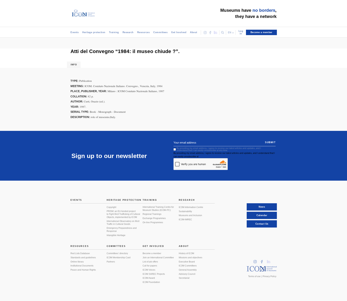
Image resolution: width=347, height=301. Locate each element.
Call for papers (150, 265)
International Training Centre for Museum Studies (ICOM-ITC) (158, 208)
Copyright (111, 207)
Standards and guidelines (83, 257)
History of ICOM (186, 253)
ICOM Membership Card (118, 257)
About (193, 32)
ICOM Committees (188, 265)
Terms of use (254, 276)
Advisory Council (187, 274)
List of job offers (150, 261)
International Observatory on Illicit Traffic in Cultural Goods (123, 223)
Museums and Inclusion (190, 215)
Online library (77, 261)
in (256, 260)
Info (74, 64)
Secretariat (184, 278)
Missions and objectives (190, 257)
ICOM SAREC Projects (154, 274)
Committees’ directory (117, 253)
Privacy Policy (269, 276)
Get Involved (178, 32)
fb (263, 260)
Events (74, 32)
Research (128, 32)
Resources (143, 32)
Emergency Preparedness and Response (122, 229)
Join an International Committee (158, 257)
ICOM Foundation (151, 282)
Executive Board (187, 261)
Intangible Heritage (116, 235)
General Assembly (188, 270)
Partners (111, 261)
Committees (160, 32)
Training (114, 32)
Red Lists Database (80, 253)
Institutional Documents (81, 265)
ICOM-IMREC (185, 219)
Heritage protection (93, 32)
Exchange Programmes (154, 218)
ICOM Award (149, 278)
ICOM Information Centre (191, 207)
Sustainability (185, 211)
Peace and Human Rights (83, 270)
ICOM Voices (149, 270)
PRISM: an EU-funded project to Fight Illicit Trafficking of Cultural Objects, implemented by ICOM (123, 214)
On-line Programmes (153, 222)
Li (270, 260)
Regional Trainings (152, 214)
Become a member (152, 253)
